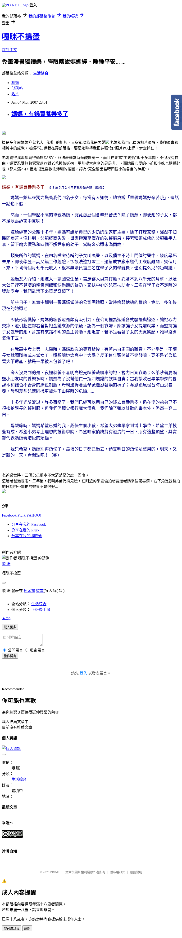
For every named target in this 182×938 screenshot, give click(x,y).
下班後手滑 (40, 610)
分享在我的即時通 (26, 536)
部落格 (17, 88)
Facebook (9, 515)
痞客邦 (29, 591)
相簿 (15, 83)
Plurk (22, 515)
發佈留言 (10, 656)
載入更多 (10, 627)
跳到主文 (9, 50)
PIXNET (55, 872)
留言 (40, 591)
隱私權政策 (117, 872)
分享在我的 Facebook (28, 524)
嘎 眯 (6, 564)
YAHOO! (33, 515)
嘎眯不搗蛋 (21, 36)
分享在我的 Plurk (25, 530)
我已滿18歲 (11, 928)
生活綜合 (40, 73)
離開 (27, 928)
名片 (15, 94)
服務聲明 (136, 872)
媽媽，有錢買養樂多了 (39, 114)
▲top (6, 618)
